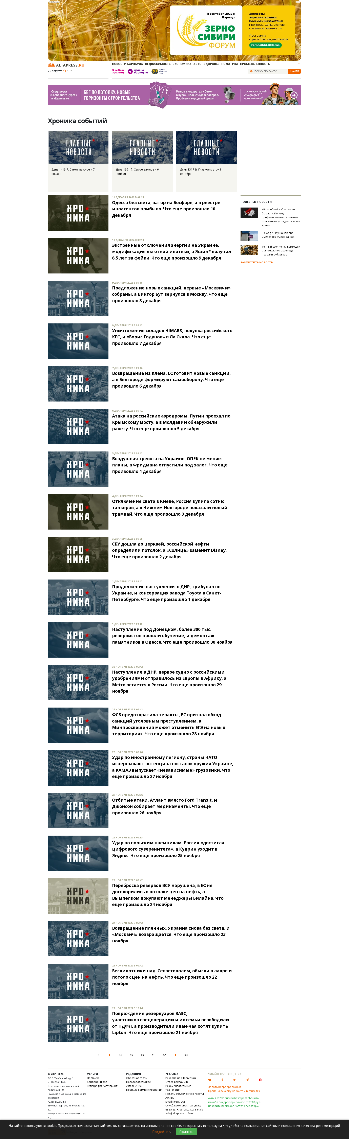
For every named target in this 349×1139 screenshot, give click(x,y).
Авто (197, 64)
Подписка (93, 1078)
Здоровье (211, 64)
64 (186, 1055)
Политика (229, 64)
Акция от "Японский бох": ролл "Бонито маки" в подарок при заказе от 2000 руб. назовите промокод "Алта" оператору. (234, 1102)
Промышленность (255, 64)
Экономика (182, 64)
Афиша (169, 1097)
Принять (186, 1131)
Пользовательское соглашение (138, 1084)
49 (131, 1055)
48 (120, 1055)
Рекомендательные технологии (178, 1088)
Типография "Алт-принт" (103, 1086)
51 (153, 1055)
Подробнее (161, 1131)
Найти (294, 71)
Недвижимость (158, 64)
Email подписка (175, 1101)
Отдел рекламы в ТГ (178, 1082)
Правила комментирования (144, 1089)
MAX (190, 1113)
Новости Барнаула (127, 64)
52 (164, 1055)
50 (142, 1055)
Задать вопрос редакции (224, 1087)
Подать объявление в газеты (184, 1094)
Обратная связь (136, 1078)
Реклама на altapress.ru (180, 1078)
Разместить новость (257, 262)
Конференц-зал (97, 1082)
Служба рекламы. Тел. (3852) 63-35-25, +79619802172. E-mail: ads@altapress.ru (184, 1109)
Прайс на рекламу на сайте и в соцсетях (234, 1091)
